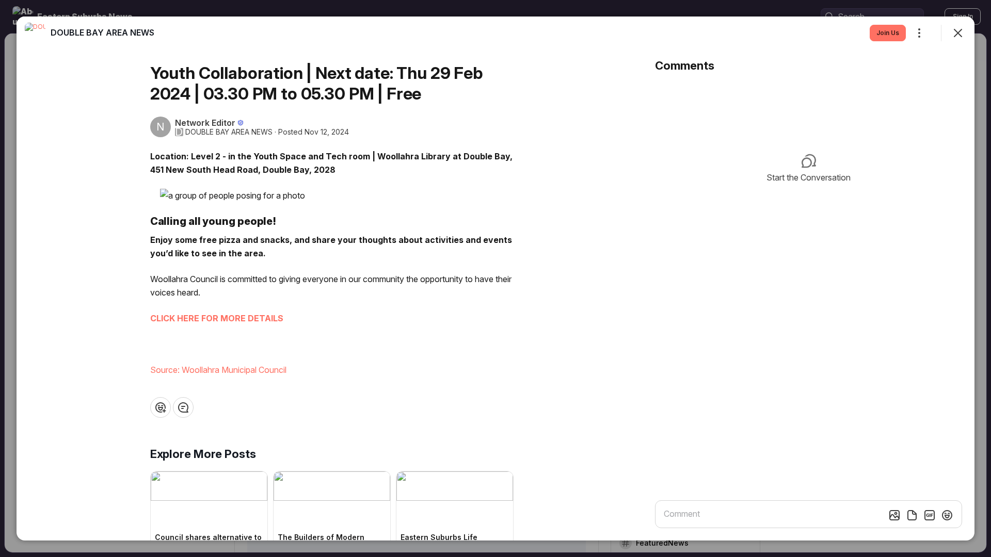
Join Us (887, 33)
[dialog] (495, 278)
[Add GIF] (929, 515)
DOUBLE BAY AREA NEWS (229, 132)
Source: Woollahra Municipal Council (218, 370)
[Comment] (183, 407)
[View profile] (35, 33)
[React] (160, 407)
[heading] (102, 32)
